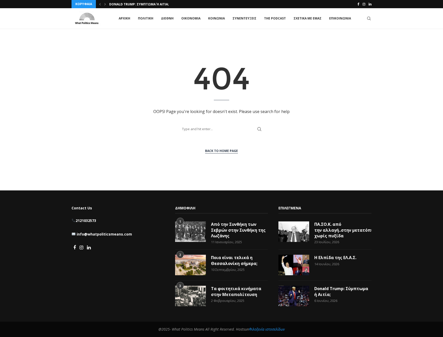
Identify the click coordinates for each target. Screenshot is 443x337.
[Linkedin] (370, 4)
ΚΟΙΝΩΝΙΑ (216, 18)
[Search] (368, 18)
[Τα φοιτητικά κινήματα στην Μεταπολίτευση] (190, 296)
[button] (100, 4)
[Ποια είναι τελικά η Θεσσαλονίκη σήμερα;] (190, 265)
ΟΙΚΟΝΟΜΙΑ (190, 18)
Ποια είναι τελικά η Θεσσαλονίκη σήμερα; (234, 260)
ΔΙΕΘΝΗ (167, 18)
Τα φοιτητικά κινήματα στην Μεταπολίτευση (236, 291)
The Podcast (275, 18)
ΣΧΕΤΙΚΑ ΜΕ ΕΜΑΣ (307, 18)
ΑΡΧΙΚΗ (124, 18)
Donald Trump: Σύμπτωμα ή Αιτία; (139, 4)
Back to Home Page (221, 151)
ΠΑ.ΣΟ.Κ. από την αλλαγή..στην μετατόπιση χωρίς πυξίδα (342, 230)
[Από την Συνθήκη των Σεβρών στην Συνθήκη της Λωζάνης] (190, 231)
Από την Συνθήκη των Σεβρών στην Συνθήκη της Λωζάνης (238, 230)
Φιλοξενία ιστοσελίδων (267, 329)
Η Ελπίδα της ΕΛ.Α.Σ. (335, 257)
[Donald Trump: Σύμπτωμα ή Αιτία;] (293, 296)
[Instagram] (364, 4)
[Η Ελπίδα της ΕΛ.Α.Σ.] (293, 265)
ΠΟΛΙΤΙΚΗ (145, 18)
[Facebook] (358, 4)
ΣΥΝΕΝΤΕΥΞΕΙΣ (244, 18)
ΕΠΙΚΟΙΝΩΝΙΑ (340, 18)
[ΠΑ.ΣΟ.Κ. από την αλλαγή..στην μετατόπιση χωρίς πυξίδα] (293, 231)
